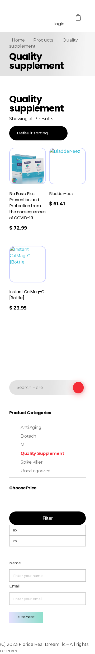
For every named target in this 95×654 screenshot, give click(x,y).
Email (14, 586)
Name (15, 563)
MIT (24, 444)
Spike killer (31, 462)
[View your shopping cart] (78, 17)
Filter (47, 518)
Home (18, 40)
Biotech (28, 436)
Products (43, 40)
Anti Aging (31, 427)
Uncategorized (36, 470)
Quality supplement (42, 453)
